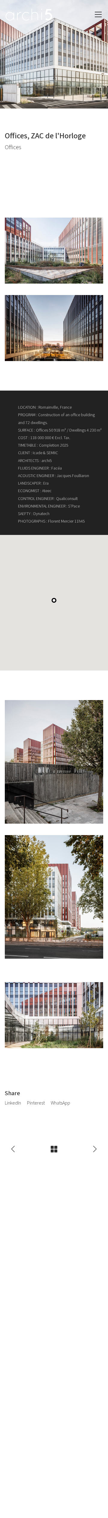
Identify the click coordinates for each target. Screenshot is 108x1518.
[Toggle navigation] (98, 14)
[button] (54, 600)
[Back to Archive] (54, 1149)
